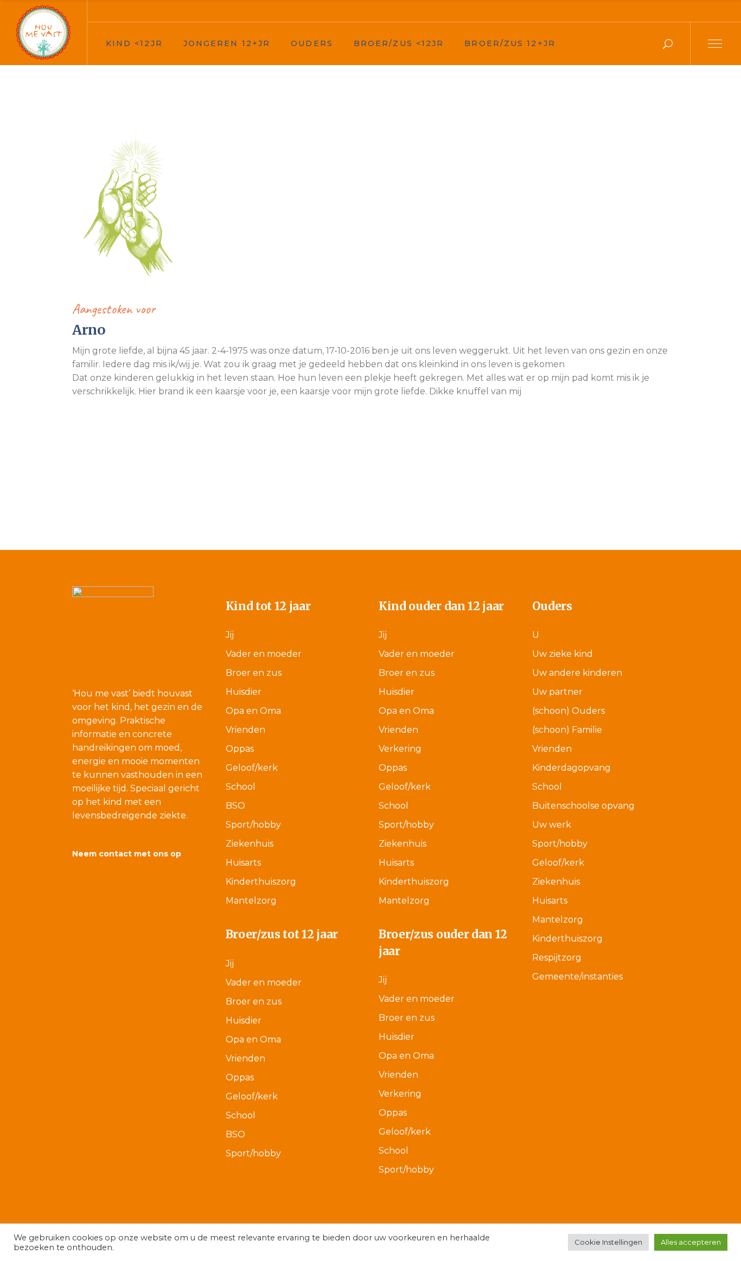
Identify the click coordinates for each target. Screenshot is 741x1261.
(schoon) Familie (567, 730)
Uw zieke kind (562, 654)
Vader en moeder (264, 654)
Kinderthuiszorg (261, 881)
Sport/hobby (253, 825)
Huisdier (243, 692)
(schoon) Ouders (568, 711)
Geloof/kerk (252, 768)
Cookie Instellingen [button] (608, 1242)
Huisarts (243, 862)
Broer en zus (254, 673)
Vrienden (245, 730)
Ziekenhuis (249, 843)
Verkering (400, 749)
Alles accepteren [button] (691, 1242)
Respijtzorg (557, 957)
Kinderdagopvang (571, 768)
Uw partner (557, 692)
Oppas (240, 749)
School (240, 787)
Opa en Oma (253, 711)
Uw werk (551, 825)
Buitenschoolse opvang (583, 806)
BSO (235, 806)
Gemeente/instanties (577, 976)
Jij (230, 635)
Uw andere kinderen (577, 673)
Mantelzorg (251, 900)
